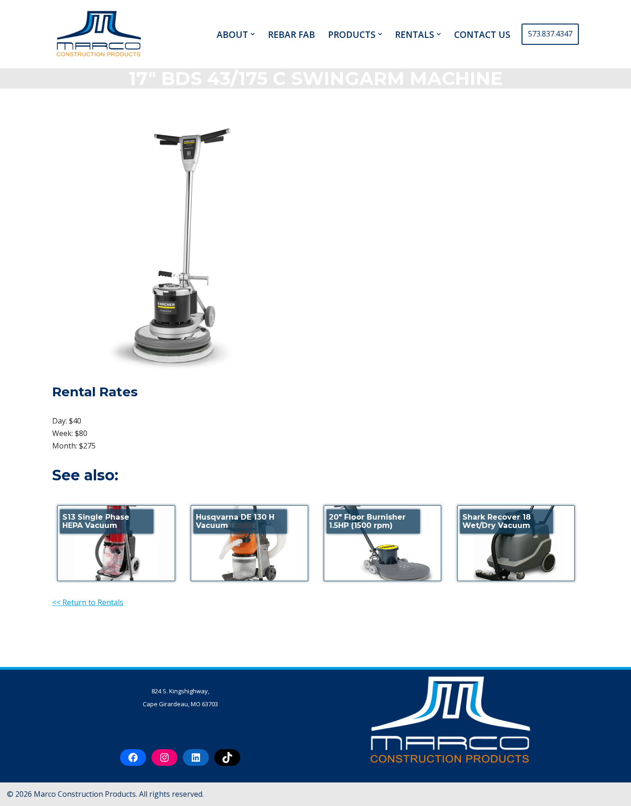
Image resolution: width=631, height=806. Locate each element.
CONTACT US (482, 34)
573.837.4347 (550, 34)
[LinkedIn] (196, 757)
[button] (252, 34)
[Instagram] (164, 757)
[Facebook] (133, 757)
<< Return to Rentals (87, 602)
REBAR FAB (291, 34)
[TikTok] (227, 757)
